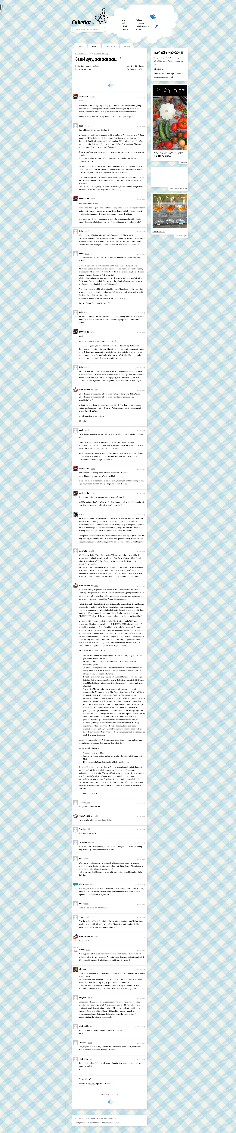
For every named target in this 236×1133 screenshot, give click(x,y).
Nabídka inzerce (142, 26)
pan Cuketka (84, 97)
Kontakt (139, 30)
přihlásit (91, 1084)
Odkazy (139, 20)
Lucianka (82, 1043)
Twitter (154, 18)
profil (93, 97)
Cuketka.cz (83, 22)
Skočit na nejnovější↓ (135, 69)
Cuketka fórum (81, 53)
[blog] (80, 45)
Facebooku (108, 1122)
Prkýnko (125, 26)
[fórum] (94, 45)
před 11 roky (140, 1026)
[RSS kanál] (122, 58)
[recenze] (126, 45)
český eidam (86, 66)
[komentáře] (110, 45)
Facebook (154, 25)
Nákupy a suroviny (101, 53)
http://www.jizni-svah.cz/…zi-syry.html (99, 475)
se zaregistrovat (166, 76)
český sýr (95, 66)
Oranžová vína (159, 231)
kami (81, 126)
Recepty (125, 30)
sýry (89, 69)
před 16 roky (140, 97)
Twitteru (117, 1122)
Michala (82, 884)
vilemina (82, 969)
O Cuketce (140, 23)
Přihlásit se (158, 68)
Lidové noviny (81, 69)
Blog (123, 20)
